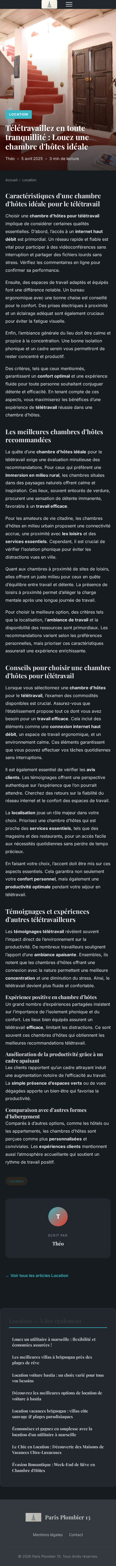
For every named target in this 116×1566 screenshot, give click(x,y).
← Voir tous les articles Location (36, 1275)
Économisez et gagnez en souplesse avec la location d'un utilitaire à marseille (52, 1431)
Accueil (11, 180)
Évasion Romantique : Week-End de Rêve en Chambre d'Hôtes (53, 1467)
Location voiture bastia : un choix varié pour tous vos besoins (58, 1377)
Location (18, 114)
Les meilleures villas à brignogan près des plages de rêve (52, 1359)
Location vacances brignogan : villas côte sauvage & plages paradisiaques (50, 1413)
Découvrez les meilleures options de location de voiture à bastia (57, 1395)
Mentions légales (48, 1534)
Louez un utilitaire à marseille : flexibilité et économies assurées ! (53, 1342)
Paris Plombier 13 (67, 1517)
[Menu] (69, 4)
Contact (76, 1534)
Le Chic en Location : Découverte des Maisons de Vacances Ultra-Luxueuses (58, 1449)
